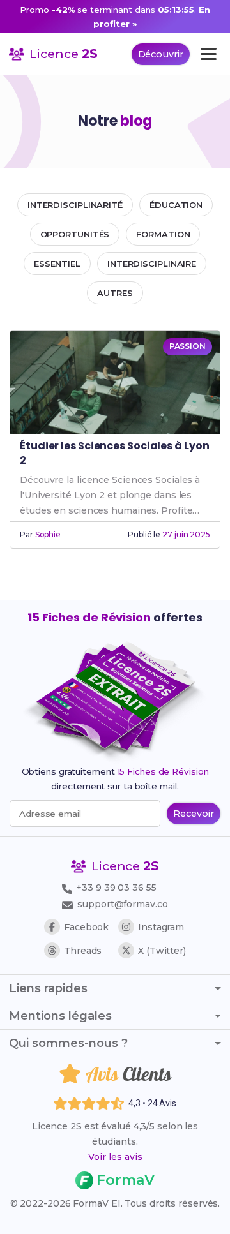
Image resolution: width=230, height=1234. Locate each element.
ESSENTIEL (57, 263)
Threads (83, 950)
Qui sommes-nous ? (68, 1043)
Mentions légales (60, 1016)
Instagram (161, 927)
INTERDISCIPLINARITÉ (75, 205)
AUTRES (114, 293)
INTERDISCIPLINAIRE (151, 263)
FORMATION (163, 234)
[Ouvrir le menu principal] (208, 53)
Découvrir (160, 54)
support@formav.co (122, 904)
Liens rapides (48, 988)
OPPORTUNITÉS (75, 234)
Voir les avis (115, 1157)
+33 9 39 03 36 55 (114, 887)
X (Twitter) (162, 950)
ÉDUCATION (176, 205)
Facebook (86, 927)
